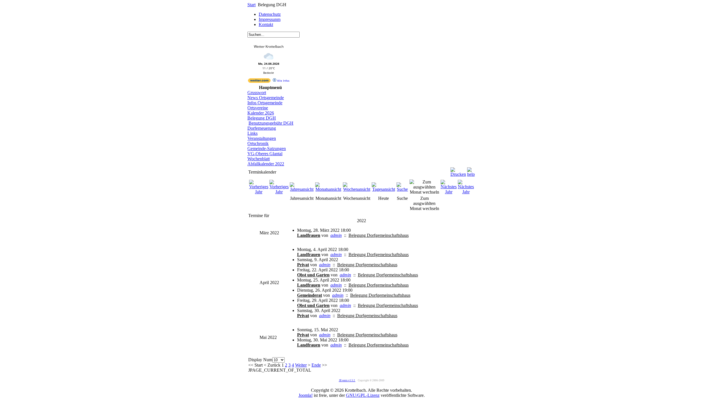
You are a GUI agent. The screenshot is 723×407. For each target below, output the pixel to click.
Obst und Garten (313, 274)
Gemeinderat (309, 295)
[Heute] (383, 189)
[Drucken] (458, 170)
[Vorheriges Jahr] (258, 191)
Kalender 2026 (260, 113)
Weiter (301, 365)
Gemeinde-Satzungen (266, 148)
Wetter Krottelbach (269, 46)
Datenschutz (270, 14)
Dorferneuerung (261, 128)
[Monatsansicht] (328, 189)
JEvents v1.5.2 (347, 380)
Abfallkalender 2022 (265, 163)
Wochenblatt (258, 158)
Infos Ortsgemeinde (264, 102)
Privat (303, 264)
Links (252, 133)
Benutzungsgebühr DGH (271, 123)
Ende (316, 365)
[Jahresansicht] (302, 189)
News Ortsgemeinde (265, 97)
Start (251, 4)
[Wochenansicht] (357, 189)
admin (336, 235)
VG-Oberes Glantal (264, 153)
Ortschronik (258, 143)
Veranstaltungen (261, 138)
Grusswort (256, 92)
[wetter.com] (259, 82)
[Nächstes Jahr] (449, 191)
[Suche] (402, 189)
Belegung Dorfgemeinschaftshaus (379, 235)
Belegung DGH (261, 118)
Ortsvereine (257, 107)
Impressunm (269, 19)
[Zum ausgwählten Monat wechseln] (424, 192)
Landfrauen (308, 235)
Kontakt (266, 24)
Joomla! (306, 395)
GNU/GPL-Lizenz (363, 395)
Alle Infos (282, 81)
